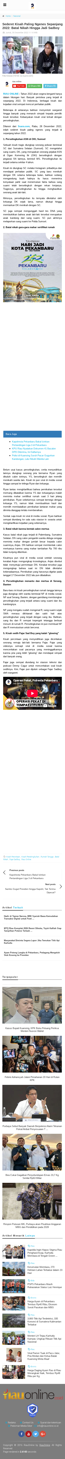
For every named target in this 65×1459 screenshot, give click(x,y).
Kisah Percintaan (13, 857)
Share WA (35, 86)
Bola (32, 1280)
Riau (32, 1246)
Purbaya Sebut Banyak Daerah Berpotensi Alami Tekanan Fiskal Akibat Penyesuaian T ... (32, 1127)
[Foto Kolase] (32, 55)
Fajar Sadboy (14, 859)
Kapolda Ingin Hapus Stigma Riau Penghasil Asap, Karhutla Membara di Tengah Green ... (44, 1252)
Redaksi (12, 1422)
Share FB (51, 86)
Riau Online (26, 859)
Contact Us (27, 1422)
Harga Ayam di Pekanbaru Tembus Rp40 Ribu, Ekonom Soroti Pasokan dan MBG (42, 1304)
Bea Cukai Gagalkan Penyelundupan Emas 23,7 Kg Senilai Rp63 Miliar (32, 1176)
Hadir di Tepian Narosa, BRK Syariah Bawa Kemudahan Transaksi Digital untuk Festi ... (31, 917)
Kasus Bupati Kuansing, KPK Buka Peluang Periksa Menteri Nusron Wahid (32, 1029)
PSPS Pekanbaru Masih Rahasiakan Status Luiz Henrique (44, 1285)
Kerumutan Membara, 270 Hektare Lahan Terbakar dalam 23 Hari (44, 1270)
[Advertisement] (32, 397)
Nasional (17, 16)
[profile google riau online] (43, 1434)
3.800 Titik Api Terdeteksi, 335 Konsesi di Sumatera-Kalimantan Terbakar (44, 1321)
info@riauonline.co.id (47, 1426)
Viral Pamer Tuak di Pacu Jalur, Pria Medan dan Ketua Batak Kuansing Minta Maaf (43, 1356)
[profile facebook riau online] (21, 1434)
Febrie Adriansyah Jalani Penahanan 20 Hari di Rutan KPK (32, 1078)
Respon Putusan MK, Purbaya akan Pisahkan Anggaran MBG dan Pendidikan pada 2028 (32, 1225)
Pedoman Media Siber (21, 1426)
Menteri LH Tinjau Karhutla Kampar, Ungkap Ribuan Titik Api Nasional (44, 1338)
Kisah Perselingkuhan (30, 857)
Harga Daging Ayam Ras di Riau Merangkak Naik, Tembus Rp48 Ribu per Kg (44, 1373)
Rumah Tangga (47, 857)
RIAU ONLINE (11, 93)
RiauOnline (44, 1445)
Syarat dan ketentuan (50, 1422)
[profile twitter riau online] (35, 1434)
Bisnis (33, 1298)
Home (8, 16)
